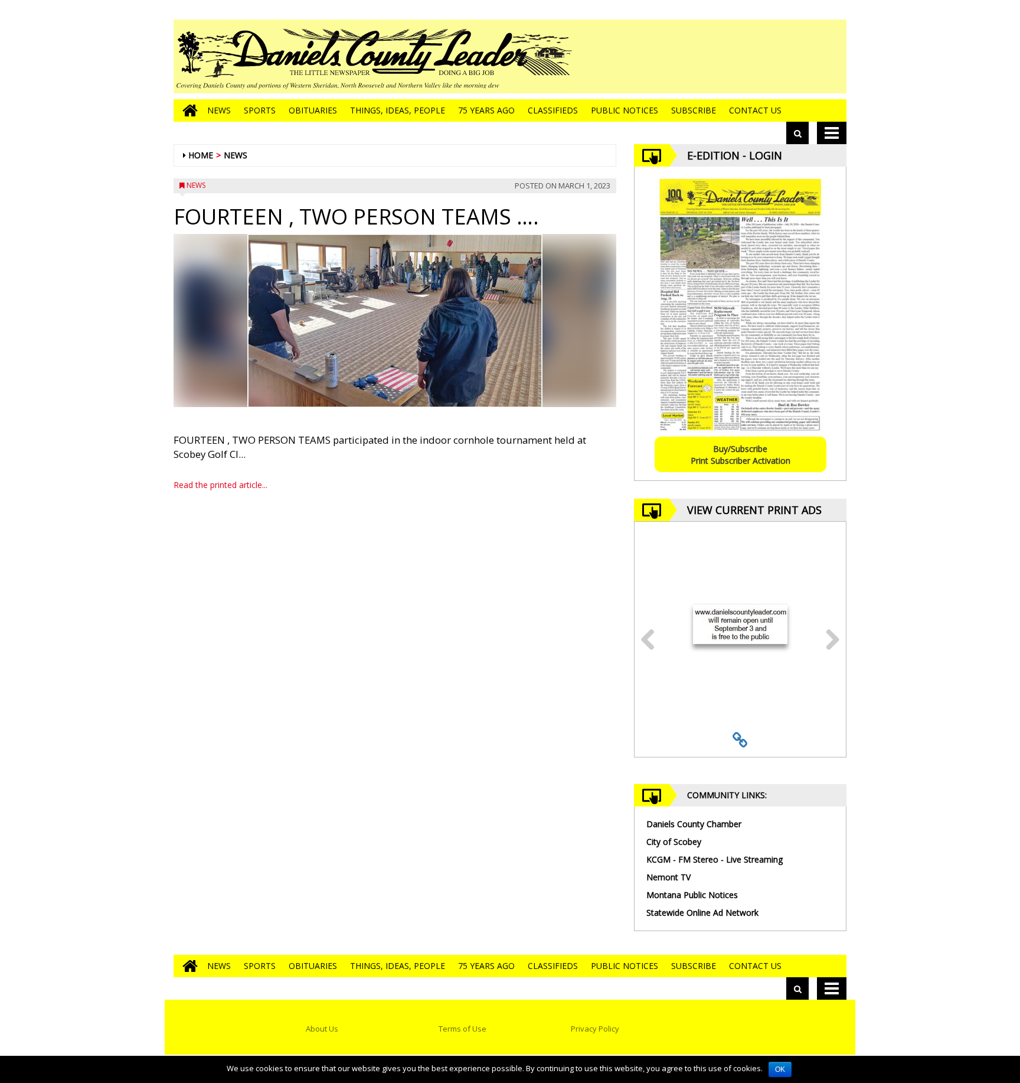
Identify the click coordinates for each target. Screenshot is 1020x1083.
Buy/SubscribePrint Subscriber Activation (740, 454)
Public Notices (624, 110)
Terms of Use (462, 1028)
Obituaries (313, 110)
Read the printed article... (220, 484)
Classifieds (553, 110)
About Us (322, 1028)
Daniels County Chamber (693, 824)
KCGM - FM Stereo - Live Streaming (714, 859)
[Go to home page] (187, 110)
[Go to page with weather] (757, 56)
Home (200, 155)
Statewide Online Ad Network (702, 912)
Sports (260, 110)
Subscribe (693, 110)
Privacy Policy (595, 1028)
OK (780, 1069)
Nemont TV (668, 877)
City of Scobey (673, 841)
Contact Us (755, 110)
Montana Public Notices (692, 894)
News (219, 110)
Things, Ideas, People (397, 110)
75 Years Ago (486, 110)
